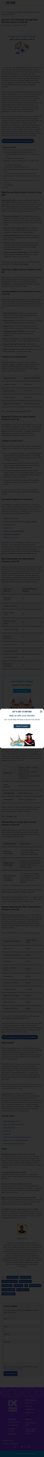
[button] (41, 711)
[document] (22, 728)
